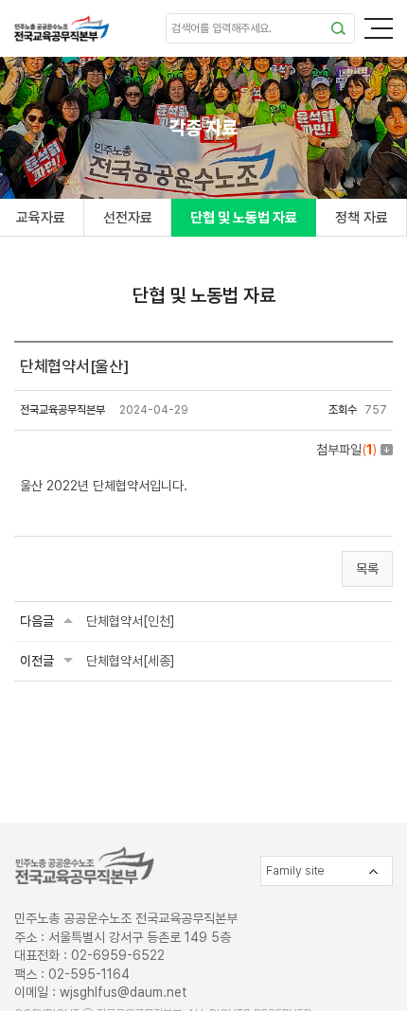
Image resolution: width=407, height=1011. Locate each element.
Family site (295, 870)
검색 (338, 28)
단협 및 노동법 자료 (243, 217)
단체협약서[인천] (130, 621)
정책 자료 (361, 217)
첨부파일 (346, 449)
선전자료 (127, 217)
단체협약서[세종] (130, 660)
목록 (367, 568)
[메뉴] (378, 28)
